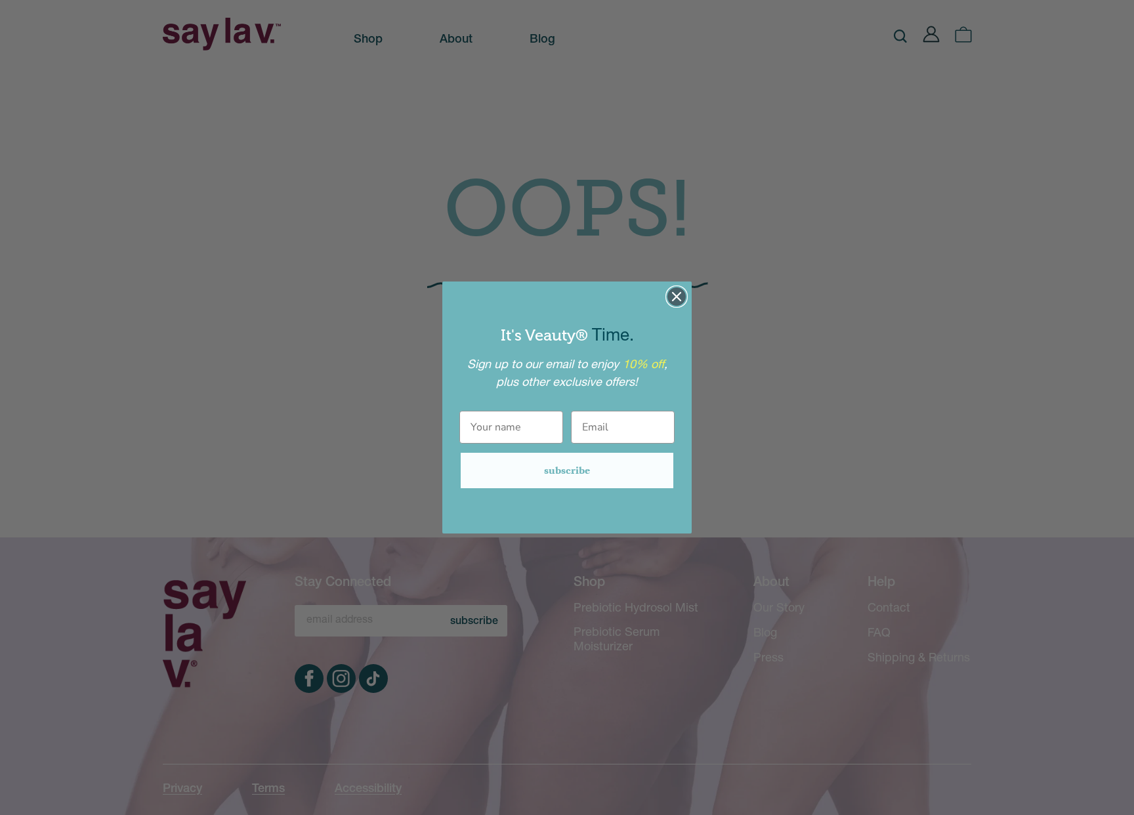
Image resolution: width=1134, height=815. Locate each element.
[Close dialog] (676, 296)
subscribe (567, 470)
